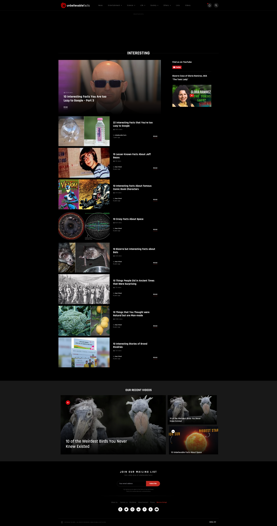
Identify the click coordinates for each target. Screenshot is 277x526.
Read (155, 136)
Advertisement (143, 502)
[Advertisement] (138, 30)
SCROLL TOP (212, 522)
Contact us (124, 502)
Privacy (152, 502)
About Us (114, 502)
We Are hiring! (162, 502)
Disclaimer (132, 502)
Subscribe (153, 483)
